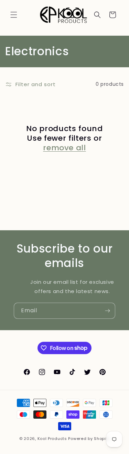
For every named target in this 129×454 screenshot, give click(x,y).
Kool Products (52, 438)
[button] (13, 14)
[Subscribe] (107, 311)
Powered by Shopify (89, 438)
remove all (64, 148)
